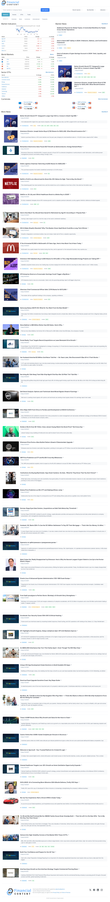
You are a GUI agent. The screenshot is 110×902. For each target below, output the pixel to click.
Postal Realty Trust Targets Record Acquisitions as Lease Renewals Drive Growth (48, 340)
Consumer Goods (6, 79)
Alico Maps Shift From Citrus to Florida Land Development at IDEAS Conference (48, 410)
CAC (8, 61)
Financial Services (6, 84)
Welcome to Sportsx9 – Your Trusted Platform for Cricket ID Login (43, 750)
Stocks (14, 14)
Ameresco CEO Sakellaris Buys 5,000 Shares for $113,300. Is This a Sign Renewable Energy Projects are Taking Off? (60, 259)
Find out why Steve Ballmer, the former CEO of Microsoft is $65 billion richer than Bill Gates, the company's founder (52, 331)
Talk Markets (24, 319)
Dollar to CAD (82, 107)
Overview (14, 19)
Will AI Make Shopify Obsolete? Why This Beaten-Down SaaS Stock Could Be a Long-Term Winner (54, 228)
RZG (91, 77)
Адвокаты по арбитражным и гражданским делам (38, 542)
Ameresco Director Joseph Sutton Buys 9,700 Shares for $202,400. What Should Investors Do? (90, 84)
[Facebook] (94, 891)
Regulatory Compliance (92, 92)
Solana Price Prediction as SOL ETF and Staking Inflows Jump (42, 490)
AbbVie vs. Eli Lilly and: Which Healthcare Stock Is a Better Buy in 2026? (45, 194)
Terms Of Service (66, 892)
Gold (3, 46)
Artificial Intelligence (37, 237)
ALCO (33, 421)
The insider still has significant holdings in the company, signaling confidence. (42, 295)
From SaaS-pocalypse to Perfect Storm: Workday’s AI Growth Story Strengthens (48, 595)
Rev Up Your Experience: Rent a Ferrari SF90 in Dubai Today (41, 798)
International (36, 19)
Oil (2, 48)
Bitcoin (3, 50)
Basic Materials (5, 77)
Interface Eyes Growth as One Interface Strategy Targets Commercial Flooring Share (49, 869)
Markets (5, 14)
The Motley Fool (79, 73)
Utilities (3, 96)
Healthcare (4, 86)
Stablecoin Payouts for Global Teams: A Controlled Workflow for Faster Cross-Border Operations (81, 29)
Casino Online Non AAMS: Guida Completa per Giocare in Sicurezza (44, 734)
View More (104, 23)
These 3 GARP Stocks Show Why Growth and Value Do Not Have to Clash (46, 717)
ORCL (34, 589)
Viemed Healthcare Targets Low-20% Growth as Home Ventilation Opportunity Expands (51, 765)
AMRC (103, 92)
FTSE (8, 59)
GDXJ (46, 846)
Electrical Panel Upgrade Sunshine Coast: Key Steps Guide (40, 680)
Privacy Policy (56, 892)
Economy (35, 253)
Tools (29, 14)
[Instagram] (101, 891)
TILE (33, 880)
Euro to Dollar (28, 102)
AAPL (79, 77)
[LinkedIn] (98, 891)
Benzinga (24, 334)
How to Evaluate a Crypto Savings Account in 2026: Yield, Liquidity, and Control (81, 54)
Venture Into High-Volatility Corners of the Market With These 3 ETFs (44, 835)
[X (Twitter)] (90, 891)
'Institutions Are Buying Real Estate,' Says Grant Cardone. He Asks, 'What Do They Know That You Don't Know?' (59, 473)
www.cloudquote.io (60, 889)
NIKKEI (8, 64)
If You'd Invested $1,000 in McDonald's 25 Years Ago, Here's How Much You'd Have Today (51, 243)
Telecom (4, 93)
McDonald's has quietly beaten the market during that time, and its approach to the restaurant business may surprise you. (54, 249)
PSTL (42, 351)
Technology (4, 91)
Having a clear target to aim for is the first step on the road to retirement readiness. (43, 218)
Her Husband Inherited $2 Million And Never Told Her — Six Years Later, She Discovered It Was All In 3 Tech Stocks (60, 357)
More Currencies (102, 99)
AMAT (33, 729)
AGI (40, 846)
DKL (49, 173)
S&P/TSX (8, 68)
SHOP (48, 237)
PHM (43, 729)
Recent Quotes (77, 10)
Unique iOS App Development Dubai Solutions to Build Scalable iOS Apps (46, 665)
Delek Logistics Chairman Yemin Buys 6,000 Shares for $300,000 (43, 164)
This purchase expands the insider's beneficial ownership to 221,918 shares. (42, 169)
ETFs (21, 14)
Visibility (60, 35)
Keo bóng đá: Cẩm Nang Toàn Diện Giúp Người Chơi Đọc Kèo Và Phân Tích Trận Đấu (49, 374)
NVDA (88, 77)
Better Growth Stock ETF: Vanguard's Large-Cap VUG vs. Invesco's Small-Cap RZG (89, 67)
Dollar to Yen (28, 107)
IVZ (82, 77)
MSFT (85, 77)
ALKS (49, 299)
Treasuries (44, 19)
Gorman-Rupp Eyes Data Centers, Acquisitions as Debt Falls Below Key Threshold (49, 508)
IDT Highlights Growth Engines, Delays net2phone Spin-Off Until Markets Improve (49, 631)
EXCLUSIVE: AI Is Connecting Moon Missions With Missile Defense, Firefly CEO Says (50, 782)
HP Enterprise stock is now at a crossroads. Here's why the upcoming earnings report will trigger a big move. (51, 280)
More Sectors (49, 72)
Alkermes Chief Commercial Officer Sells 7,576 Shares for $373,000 (44, 289)
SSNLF (47, 319)
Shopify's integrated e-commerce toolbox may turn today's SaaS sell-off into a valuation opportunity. (48, 234)
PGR (40, 729)
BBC (43, 846)
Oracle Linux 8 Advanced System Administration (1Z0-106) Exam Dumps (45, 578)
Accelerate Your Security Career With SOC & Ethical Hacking (41, 615)
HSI (7, 66)
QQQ (3, 43)
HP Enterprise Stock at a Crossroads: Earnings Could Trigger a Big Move (45, 274)
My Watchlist (90, 10)
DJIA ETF (3, 39)
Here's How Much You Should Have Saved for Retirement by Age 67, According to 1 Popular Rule (53, 213)
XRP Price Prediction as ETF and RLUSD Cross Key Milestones (42, 457)
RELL (33, 158)
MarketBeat (24, 158)
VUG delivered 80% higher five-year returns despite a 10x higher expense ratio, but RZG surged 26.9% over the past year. (54, 121)
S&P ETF (3, 41)
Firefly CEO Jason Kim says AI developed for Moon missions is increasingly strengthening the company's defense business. (54, 788)
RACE (34, 807)
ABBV (35, 204)
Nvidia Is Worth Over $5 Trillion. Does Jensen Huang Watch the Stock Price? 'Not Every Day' (52, 427)
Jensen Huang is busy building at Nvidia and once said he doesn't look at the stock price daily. (47, 432)
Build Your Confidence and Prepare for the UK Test (38, 852)
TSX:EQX (52, 846)
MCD (47, 253)
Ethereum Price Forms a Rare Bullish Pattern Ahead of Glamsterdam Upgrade (47, 442)
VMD (33, 776)
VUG (94, 77)
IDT (33, 642)
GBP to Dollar (82, 102)
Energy (3, 82)
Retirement (36, 222)
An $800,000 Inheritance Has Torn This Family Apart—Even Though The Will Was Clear (51, 648)
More (51, 54)
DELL (32, 401)
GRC (33, 519)
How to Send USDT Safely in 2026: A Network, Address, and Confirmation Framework (82, 41)
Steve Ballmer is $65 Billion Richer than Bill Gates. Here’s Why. (42, 325)
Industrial (4, 89)
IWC (49, 846)
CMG (44, 253)
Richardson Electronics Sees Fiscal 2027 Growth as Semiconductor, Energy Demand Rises (51, 147)
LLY (38, 204)
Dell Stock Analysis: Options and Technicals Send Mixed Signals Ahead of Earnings (49, 391)
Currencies (27, 19)
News (20, 19)
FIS (44, 222)
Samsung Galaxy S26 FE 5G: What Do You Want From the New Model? (44, 308)
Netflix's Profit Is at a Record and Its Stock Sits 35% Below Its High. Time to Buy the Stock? (51, 179)
